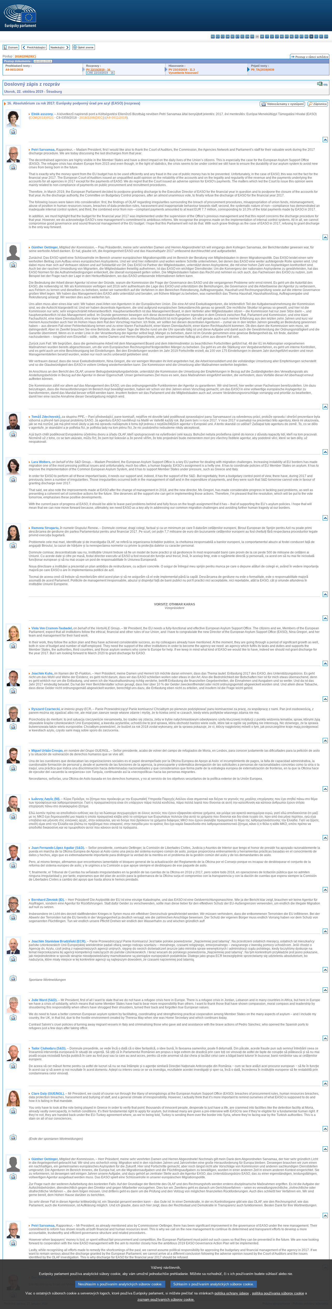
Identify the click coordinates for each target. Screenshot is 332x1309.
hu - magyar (282, 36)
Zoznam (13, 47)
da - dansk (228, 36)
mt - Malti (287, 36)
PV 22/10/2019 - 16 (98, 69)
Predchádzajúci (36, 47)
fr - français (252, 36)
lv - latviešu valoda (272, 36)
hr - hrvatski (262, 36)
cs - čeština (223, 36)
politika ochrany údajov (232, 1293)
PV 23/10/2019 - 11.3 (182, 69)
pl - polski (297, 36)
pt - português (301, 36)
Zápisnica (320, 103)
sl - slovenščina (316, 36)
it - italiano (267, 36)
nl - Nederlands (292, 36)
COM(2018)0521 (42, 118)
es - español (218, 36)
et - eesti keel (237, 36)
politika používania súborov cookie (278, 1293)
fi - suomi (321, 36)
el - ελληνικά (242, 36)
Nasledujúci (57, 47)
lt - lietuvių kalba (277, 36)
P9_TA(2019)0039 (262, 69)
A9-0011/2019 (14, 69)
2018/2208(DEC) (25, 56)
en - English (247, 36)
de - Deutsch (232, 36)
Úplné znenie (86, 47)
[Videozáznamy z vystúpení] (13, 133)
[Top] (325, 140)
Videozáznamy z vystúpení (285, 103)
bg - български (213, 36)
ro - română (306, 36)
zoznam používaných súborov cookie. (166, 1299)
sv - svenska (326, 36)
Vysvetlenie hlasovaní (183, 72)
